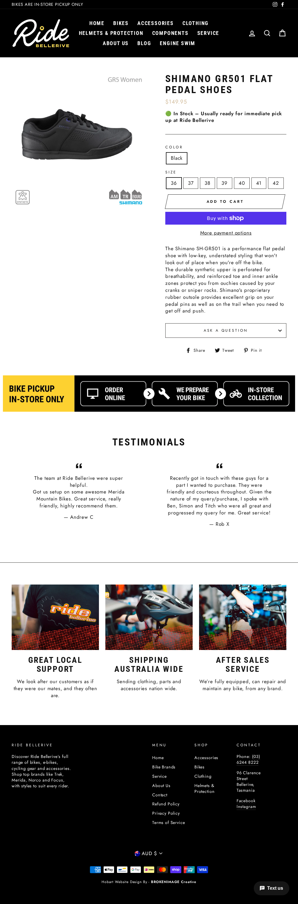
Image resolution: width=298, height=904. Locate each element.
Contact (159, 795)
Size (171, 172)
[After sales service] (242, 617)
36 (174, 183)
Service (208, 33)
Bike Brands (163, 767)
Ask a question (226, 330)
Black (176, 157)
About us (116, 43)
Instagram (246, 806)
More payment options (226, 233)
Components (170, 33)
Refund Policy (166, 804)
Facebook (246, 801)
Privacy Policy (166, 813)
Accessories (155, 23)
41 (259, 183)
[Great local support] (55, 617)
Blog (144, 43)
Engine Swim (177, 43)
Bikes (121, 23)
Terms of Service (168, 822)
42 (276, 183)
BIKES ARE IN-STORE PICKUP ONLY (47, 4)
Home (96, 23)
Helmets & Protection (111, 33)
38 (207, 183)
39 (224, 183)
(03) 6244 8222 (248, 759)
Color (174, 147)
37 (191, 183)
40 (242, 183)
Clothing (195, 23)
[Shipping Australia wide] (149, 617)
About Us (161, 785)
